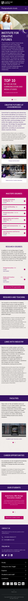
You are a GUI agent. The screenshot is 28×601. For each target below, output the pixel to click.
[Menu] (26, 8)
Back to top (14, 592)
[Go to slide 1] (12, 99)
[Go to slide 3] (15, 99)
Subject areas (5, 12)
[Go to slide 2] (14, 442)
